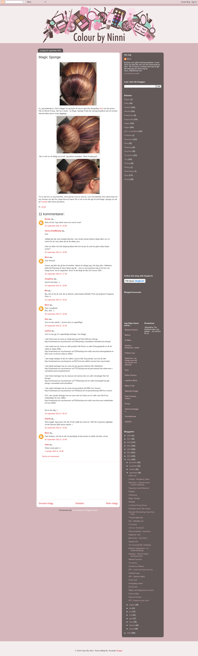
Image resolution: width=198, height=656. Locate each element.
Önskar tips (133, 587)
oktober (132, 469)
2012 (129, 456)
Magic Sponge (134, 498)
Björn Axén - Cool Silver (137, 538)
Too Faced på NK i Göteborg (139, 545)
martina (48, 331)
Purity (127, 404)
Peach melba (133, 594)
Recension (128, 139)
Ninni (47, 257)
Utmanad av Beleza (136, 566)
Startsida (79, 503)
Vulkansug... (133, 495)
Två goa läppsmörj (135, 518)
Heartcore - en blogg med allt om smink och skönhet (131, 361)
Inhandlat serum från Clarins (139, 509)
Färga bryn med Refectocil (138, 488)
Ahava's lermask (134, 597)
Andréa (48, 419)
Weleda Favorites (135, 559)
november (133, 466)
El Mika (128, 340)
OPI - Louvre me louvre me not (140, 570)
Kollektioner (128, 115)
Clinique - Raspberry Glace (138, 479)
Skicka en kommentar (50, 456)
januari (132, 629)
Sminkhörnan (130, 416)
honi (127, 370)
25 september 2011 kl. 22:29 (56, 326)
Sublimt (128, 422)
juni (130, 612)
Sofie (47, 445)
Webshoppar (129, 171)
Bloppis (127, 99)
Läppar (126, 123)
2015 (129, 446)
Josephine (49, 279)
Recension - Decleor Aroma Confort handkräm (139, 484)
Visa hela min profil (131, 73)
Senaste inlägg (46, 503)
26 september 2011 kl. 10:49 (56, 440)
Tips (126, 159)
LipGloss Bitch (131, 381)
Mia (46, 291)
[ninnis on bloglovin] (134, 282)
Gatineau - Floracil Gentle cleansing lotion (138, 555)
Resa (126, 143)
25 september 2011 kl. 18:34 (56, 300)
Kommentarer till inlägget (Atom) (85, 510)
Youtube (44, 202)
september (133, 473)
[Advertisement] (78, 481)
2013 (129, 453)
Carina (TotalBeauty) (53, 231)
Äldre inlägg (112, 503)
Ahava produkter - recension (139, 531)
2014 (129, 449)
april (131, 619)
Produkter (128, 135)
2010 (129, 633)
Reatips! (131, 491)
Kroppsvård (128, 119)
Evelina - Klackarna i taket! (132, 347)
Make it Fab (129, 386)
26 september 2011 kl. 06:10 (56, 414)
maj (131, 615)
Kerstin (48, 219)
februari (132, 625)
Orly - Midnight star (135, 521)
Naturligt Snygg (131, 391)
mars (131, 622)
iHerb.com (132, 476)
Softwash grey (134, 573)
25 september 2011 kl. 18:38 (56, 314)
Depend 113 (133, 542)
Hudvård (127, 107)
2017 (129, 439)
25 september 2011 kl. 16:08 (56, 226)
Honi (101, 108)
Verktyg (127, 167)
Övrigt (126, 179)
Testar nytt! (132, 580)
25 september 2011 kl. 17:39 (56, 274)
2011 (129, 459)
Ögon (126, 175)
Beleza (127, 335)
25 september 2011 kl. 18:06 (56, 286)
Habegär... (132, 502)
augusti (132, 605)
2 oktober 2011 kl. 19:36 (54, 451)
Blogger (119, 651)
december (133, 462)
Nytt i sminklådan (131, 131)
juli (130, 608)
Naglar (126, 127)
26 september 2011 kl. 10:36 (56, 428)
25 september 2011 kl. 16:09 (56, 252)
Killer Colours (130, 375)
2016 (129, 442)
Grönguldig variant (135, 583)
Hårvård (127, 111)
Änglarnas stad (134, 535)
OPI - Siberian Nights (136, 577)
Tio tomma (128, 155)
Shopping (127, 147)
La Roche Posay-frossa (137, 505)
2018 (129, 436)
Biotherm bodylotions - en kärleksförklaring (138, 549)
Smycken (128, 151)
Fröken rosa (130, 353)
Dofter (126, 103)
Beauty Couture (131, 330)
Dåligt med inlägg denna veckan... (141, 590)
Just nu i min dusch (136, 528)
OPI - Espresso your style (138, 600)
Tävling (127, 163)
